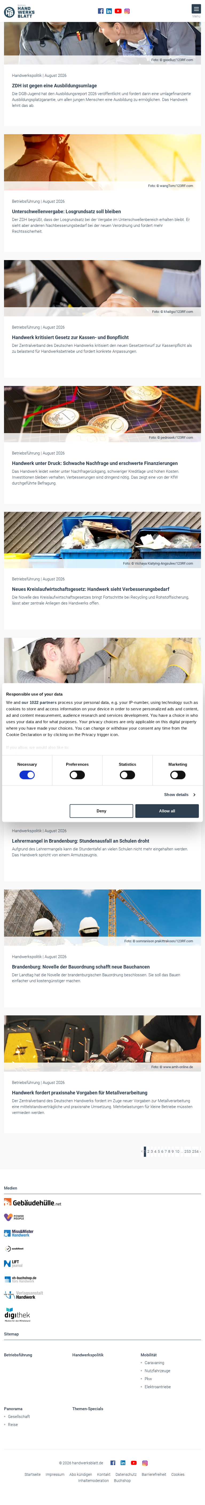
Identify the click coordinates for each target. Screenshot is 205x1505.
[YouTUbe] (118, 11)
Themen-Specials (87, 1408)
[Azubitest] (102, 1248)
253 (187, 1151)
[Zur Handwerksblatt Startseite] (19, 11)
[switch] (77, 775)
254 (195, 1151)
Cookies (177, 1474)
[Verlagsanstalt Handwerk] (102, 1295)
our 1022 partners (39, 702)
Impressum (55, 1474)
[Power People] (102, 1217)
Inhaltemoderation (93, 1480)
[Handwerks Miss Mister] (102, 1233)
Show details (176, 795)
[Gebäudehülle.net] (102, 1202)
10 (177, 1151)
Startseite (33, 1474)
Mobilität (149, 1355)
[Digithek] (102, 1315)
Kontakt (104, 1474)
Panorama (13, 1408)
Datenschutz (126, 1474)
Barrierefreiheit (154, 1474)
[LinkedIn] (109, 11)
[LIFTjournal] (102, 1264)
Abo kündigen (80, 1474)
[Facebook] (101, 11)
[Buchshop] (102, 1279)
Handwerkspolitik (88, 1355)
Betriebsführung (18, 1355)
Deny (101, 811)
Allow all (167, 811)
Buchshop (122, 1480)
